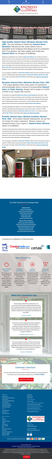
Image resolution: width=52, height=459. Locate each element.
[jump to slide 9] (31, 175)
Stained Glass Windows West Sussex (26, 231)
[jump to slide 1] (19, 175)
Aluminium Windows (6, 403)
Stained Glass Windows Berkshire (26, 222)
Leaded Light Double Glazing (8, 400)
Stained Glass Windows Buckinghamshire (26, 224)
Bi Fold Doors (30, 396)
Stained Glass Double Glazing (8, 397)
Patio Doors (29, 394)
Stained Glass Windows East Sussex (26, 226)
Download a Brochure (26, 379)
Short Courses (5, 425)
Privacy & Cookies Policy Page (18, 452)
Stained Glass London (26, 214)
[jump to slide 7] (28, 175)
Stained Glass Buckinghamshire (26, 211)
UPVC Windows (5, 402)
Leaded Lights (5, 399)
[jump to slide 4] (24, 175)
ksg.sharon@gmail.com (35, 430)
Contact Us (4, 430)
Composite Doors (5, 410)
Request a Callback (6, 433)
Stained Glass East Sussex (26, 213)
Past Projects (5, 424)
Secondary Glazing (6, 407)
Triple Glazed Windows (6, 405)
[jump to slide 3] (22, 175)
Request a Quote (5, 434)
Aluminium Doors (5, 413)
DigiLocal (32, 447)
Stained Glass (5, 396)
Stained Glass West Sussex (26, 218)
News (3, 427)
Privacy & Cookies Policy (7, 431)
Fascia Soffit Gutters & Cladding (33, 404)
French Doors (30, 397)
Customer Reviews (6, 421)
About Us (4, 419)
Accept (26, 456)
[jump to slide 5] (25, 175)
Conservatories (30, 401)
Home (3, 418)
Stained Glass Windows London (26, 227)
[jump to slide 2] (21, 175)
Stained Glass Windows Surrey (26, 229)
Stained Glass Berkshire (26, 209)
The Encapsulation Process (32, 411)
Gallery (3, 422)
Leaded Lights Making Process (33, 408)
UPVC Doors (4, 411)
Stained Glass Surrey (26, 216)
